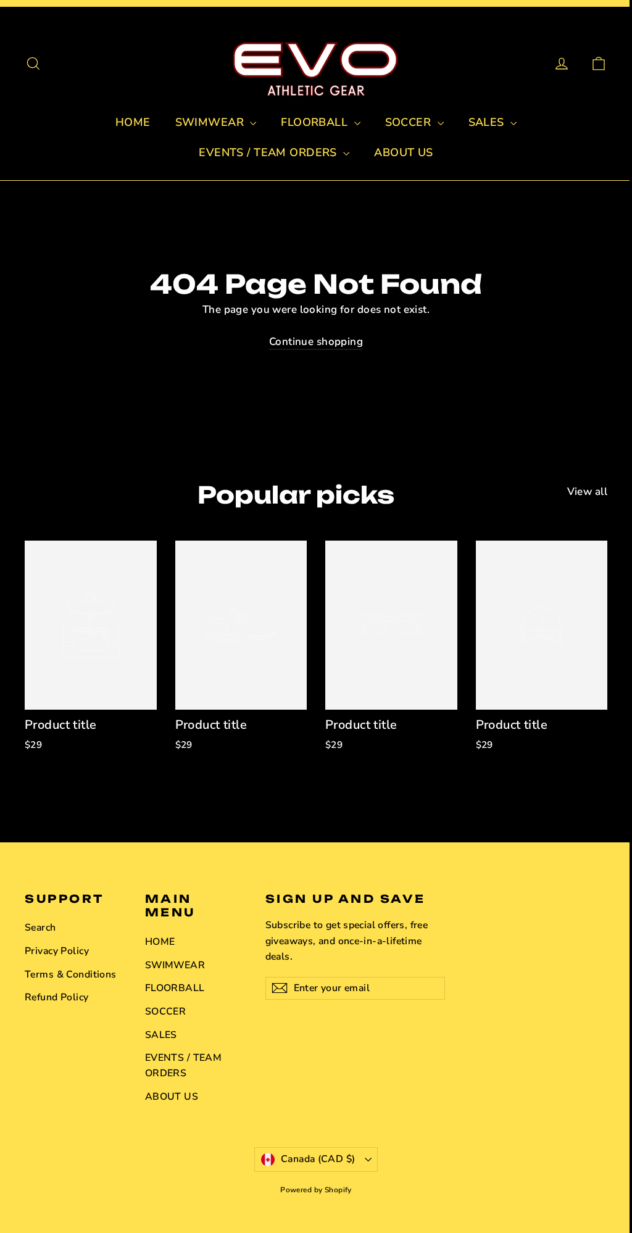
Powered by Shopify (316, 1190)
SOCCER (409, 122)
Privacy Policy (57, 951)
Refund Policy (57, 997)
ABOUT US (403, 152)
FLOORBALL (316, 122)
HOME (133, 122)
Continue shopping (316, 341)
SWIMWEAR (211, 122)
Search (40, 927)
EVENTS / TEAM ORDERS (269, 152)
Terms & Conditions (71, 974)
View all (587, 491)
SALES (488, 122)
